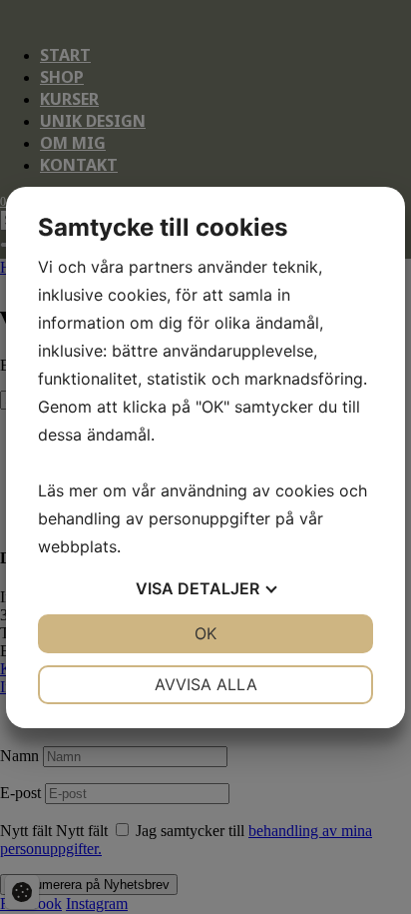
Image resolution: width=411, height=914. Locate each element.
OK (205, 633)
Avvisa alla (206, 684)
